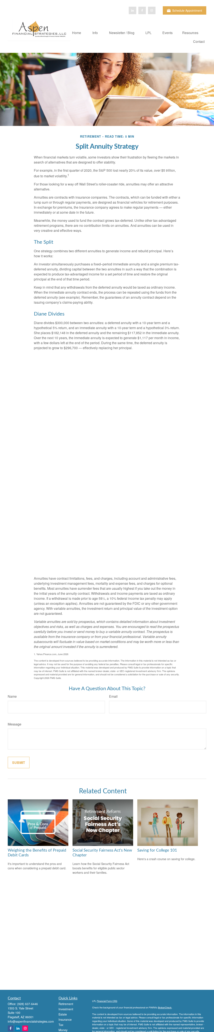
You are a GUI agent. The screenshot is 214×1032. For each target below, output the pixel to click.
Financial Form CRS (107, 1001)
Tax (61, 1025)
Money (63, 1030)
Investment (66, 1009)
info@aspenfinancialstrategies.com (31, 1021)
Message (14, 724)
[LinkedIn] (132, 10)
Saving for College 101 (157, 850)
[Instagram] (25, 1028)
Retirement (66, 1004)
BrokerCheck (165, 1007)
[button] (76, 32)
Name (12, 696)
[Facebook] (142, 10)
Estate (63, 1014)
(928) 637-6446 (27, 1004)
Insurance (65, 1019)
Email (113, 696)
